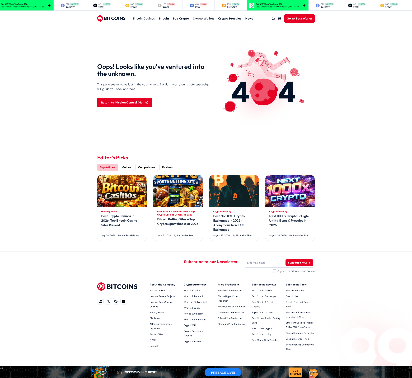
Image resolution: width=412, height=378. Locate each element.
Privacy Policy (157, 312)
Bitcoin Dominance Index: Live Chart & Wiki (299, 314)
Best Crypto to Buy (262, 334)
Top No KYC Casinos (262, 312)
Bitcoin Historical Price (297, 338)
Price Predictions (229, 284)
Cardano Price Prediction (231, 312)
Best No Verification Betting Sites (266, 320)
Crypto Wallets (203, 18)
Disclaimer (155, 318)
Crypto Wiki (190, 325)
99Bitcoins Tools (296, 284)
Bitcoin (164, 18)
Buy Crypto (181, 18)
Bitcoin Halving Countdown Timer (300, 347)
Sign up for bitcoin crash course (296, 271)
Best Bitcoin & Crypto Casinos (263, 304)
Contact (154, 345)
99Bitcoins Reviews (264, 284)
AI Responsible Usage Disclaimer (161, 326)
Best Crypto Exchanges (264, 296)
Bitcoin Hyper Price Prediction (228, 298)
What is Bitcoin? (192, 290)
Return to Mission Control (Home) (124, 102)
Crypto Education (193, 341)
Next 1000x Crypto (262, 328)
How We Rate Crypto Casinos (161, 304)
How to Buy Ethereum (195, 319)
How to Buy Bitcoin (193, 313)
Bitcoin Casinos (143, 18)
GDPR (153, 340)
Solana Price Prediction (230, 318)
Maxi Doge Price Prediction (232, 306)
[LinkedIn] (100, 301)
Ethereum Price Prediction (231, 324)
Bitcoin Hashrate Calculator (300, 333)
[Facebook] (116, 301)
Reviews (167, 167)
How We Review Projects (162, 296)
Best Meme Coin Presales (265, 340)
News (249, 18)
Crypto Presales (229, 18)
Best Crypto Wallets (262, 290)
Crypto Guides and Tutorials (194, 333)
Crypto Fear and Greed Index (298, 304)
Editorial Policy (157, 290)
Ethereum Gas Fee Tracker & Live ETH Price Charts (299, 325)
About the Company (162, 284)
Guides (126, 167)
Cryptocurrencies (195, 284)
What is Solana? (192, 307)
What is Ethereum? (193, 296)
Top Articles (107, 167)
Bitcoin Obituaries (295, 290)
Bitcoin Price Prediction (230, 290)
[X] (108, 301)
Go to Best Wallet (299, 18)
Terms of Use (156, 334)
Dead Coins (292, 296)
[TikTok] (123, 301)
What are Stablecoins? (195, 302)
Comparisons (146, 167)
